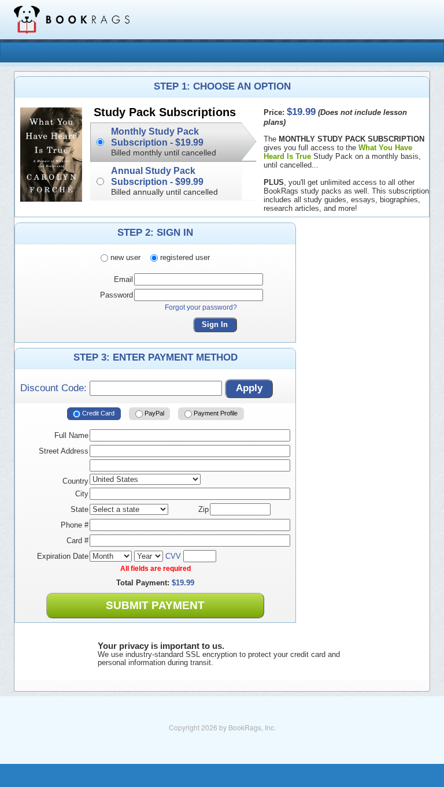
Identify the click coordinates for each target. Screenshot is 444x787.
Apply (249, 388)
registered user (184, 257)
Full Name (71, 435)
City (81, 493)
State (79, 509)
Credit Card (97, 413)
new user (124, 257)
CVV (173, 556)
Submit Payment (155, 605)
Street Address (63, 451)
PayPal (153, 413)
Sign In (215, 324)
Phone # (74, 525)
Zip (203, 509)
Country (75, 481)
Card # (77, 540)
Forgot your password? (201, 307)
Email (123, 279)
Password (116, 295)
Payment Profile (215, 413)
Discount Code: (55, 388)
